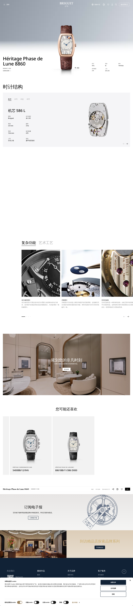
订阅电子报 (33, 518)
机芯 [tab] (9, 99)
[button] (117, 489)
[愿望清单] (108, 4)
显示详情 (74, 602)
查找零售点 (124, 5)
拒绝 (113, 594)
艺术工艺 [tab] (46, 243)
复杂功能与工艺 (106, 489)
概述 (92, 489)
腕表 (38, 575)
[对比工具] (104, 4)
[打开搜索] (116, 5)
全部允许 (113, 582)
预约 (128, 489)
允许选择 (113, 588)
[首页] (66, 4)
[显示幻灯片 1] (23, 316)
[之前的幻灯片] (123, 143)
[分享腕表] (113, 489)
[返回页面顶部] (124, 571)
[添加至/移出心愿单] (122, 489)
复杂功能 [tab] (29, 243)
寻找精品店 (99, 547)
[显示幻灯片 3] (28, 316)
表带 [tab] (28, 99)
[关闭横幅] (130, 580)
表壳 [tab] (16, 99)
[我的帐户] (112, 5)
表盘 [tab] (22, 99)
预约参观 (66, 369)
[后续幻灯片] (127, 143)
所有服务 (101, 575)
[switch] (36, 602)
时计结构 (98, 489)
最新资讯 (70, 575)
